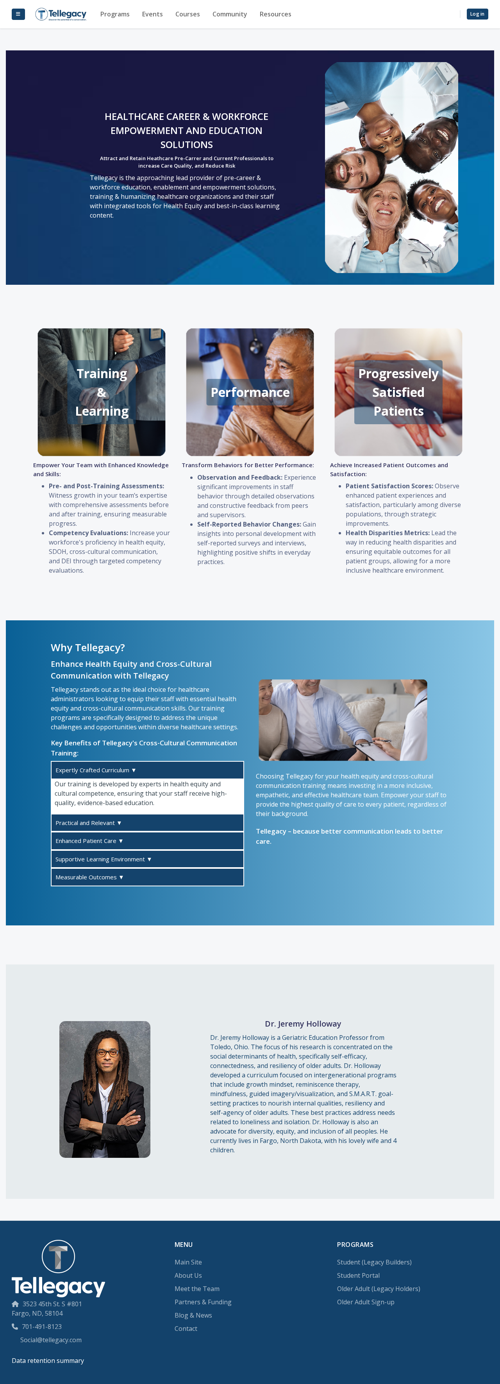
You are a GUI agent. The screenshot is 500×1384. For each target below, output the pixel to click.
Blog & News (193, 1315)
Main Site (188, 1262)
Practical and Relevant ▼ (88, 823)
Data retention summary (48, 1360)
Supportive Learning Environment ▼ (103, 859)
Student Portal (358, 1275)
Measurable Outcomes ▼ (89, 877)
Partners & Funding (203, 1302)
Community (229, 14)
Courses (187, 14)
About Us (188, 1275)
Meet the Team (197, 1288)
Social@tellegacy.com (51, 1340)
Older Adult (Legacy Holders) (378, 1288)
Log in (477, 14)
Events (152, 14)
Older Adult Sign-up (366, 1302)
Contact (186, 1328)
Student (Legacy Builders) (374, 1262)
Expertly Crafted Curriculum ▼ (96, 770)
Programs (115, 14)
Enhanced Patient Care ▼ (89, 841)
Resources (275, 14)
